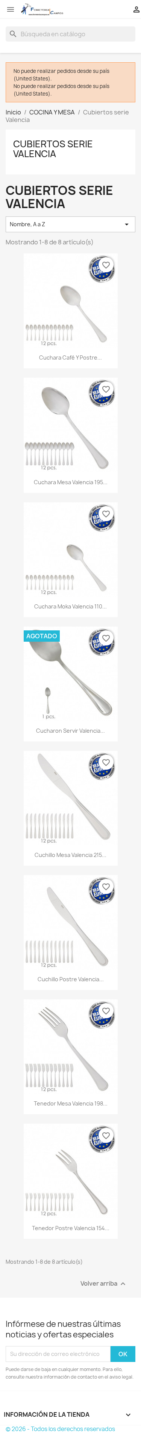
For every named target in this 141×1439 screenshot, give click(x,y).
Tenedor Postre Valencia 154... (70, 1228)
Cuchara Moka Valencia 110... (70, 606)
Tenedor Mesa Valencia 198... (71, 1103)
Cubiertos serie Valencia (53, 148)
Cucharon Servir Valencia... (70, 730)
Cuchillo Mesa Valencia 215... (70, 854)
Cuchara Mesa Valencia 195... (71, 482)
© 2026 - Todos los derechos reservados (60, 1429)
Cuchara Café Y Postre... (70, 357)
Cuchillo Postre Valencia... (71, 979)
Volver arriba (103, 1283)
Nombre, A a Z (70, 224)
